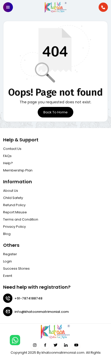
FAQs (7, 155)
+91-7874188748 (28, 298)
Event (7, 275)
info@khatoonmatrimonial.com (41, 311)
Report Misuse (15, 212)
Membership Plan (18, 170)
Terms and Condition (20, 219)
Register (10, 254)
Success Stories (16, 268)
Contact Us (12, 148)
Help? (8, 163)
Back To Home (55, 112)
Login (7, 261)
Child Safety (13, 197)
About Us (10, 190)
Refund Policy (14, 205)
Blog (7, 233)
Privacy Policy (14, 226)
